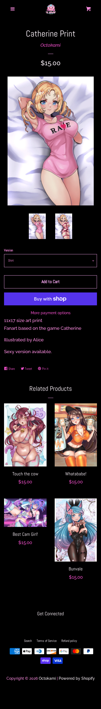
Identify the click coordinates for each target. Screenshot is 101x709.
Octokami (50, 45)
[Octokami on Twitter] (40, 625)
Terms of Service (47, 641)
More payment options (51, 313)
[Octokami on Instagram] (50, 625)
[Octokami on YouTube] (60, 625)
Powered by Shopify (77, 678)
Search (28, 641)
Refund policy (69, 641)
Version (8, 250)
